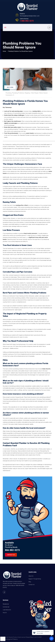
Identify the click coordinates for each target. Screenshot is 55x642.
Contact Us (31, 584)
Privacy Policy (29, 637)
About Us (31, 576)
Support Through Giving (35, 578)
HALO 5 (5, 612)
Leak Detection (7, 609)
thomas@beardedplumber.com (29, 16)
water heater (30, 133)
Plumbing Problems (18, 93)
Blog (30, 581)
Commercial (6, 607)
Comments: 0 (10, 95)
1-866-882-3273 (27, 21)
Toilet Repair (35, 93)
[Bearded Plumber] (27, 7)
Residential (6, 604)
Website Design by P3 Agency (10, 639)
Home (5, 51)
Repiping (27, 93)
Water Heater (43, 93)
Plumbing (8, 93)
